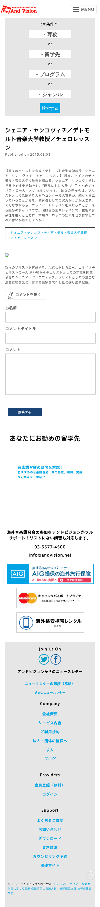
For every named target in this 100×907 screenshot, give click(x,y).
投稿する (25, 412)
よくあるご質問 (50, 820)
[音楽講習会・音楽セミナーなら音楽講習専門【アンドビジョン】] (19, 9)
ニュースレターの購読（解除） (50, 684)
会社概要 (50, 714)
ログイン (50, 794)
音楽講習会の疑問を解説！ (50, 472)
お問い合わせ (50, 829)
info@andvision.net (50, 555)
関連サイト (50, 865)
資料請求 (50, 847)
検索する (50, 108)
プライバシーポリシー (67, 884)
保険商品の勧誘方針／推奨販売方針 (53, 888)
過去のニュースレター (50, 692)
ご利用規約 (50, 732)
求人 (50, 750)
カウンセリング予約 (50, 856)
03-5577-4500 (50, 547)
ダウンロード (50, 838)
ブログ (50, 759)
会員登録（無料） (50, 785)
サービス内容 (50, 723)
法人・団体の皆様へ (50, 741)
